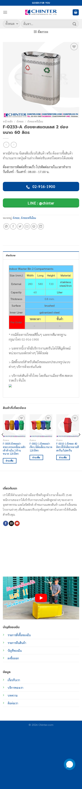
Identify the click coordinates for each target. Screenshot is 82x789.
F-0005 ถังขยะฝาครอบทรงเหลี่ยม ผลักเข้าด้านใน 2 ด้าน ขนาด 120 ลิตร (14, 448)
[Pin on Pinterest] (34, 226)
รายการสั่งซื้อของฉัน (19, 635)
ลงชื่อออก (13, 658)
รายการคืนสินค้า (17, 643)
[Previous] (3, 442)
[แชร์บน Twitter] (20, 226)
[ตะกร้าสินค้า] (76, 12)
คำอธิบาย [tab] (11, 255)
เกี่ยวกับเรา (14, 680)
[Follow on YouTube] (17, 523)
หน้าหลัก (8, 121)
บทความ (13, 695)
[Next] (79, 442)
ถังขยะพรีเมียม (35, 121)
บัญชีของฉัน (15, 650)
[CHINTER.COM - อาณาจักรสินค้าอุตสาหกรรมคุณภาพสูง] (41, 12)
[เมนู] (5, 12)
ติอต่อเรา (13, 703)
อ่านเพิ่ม (10, 460)
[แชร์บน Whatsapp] (6, 226)
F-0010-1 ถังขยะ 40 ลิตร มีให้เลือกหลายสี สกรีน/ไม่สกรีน (67, 447)
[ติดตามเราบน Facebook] (5, 523)
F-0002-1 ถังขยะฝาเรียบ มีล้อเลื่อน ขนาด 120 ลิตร (41, 447)
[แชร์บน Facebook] (13, 226)
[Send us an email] (11, 523)
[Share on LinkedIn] (41, 226)
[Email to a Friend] (27, 226)
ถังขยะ (20, 121)
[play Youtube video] (41, 598)
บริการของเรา (15, 687)
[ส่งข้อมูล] (74, 23)
